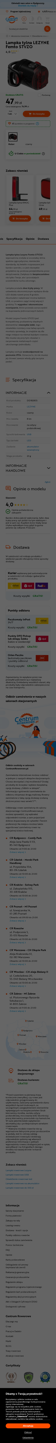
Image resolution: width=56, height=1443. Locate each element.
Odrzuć (28, 1432)
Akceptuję (28, 1425)
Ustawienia (28, 1437)
